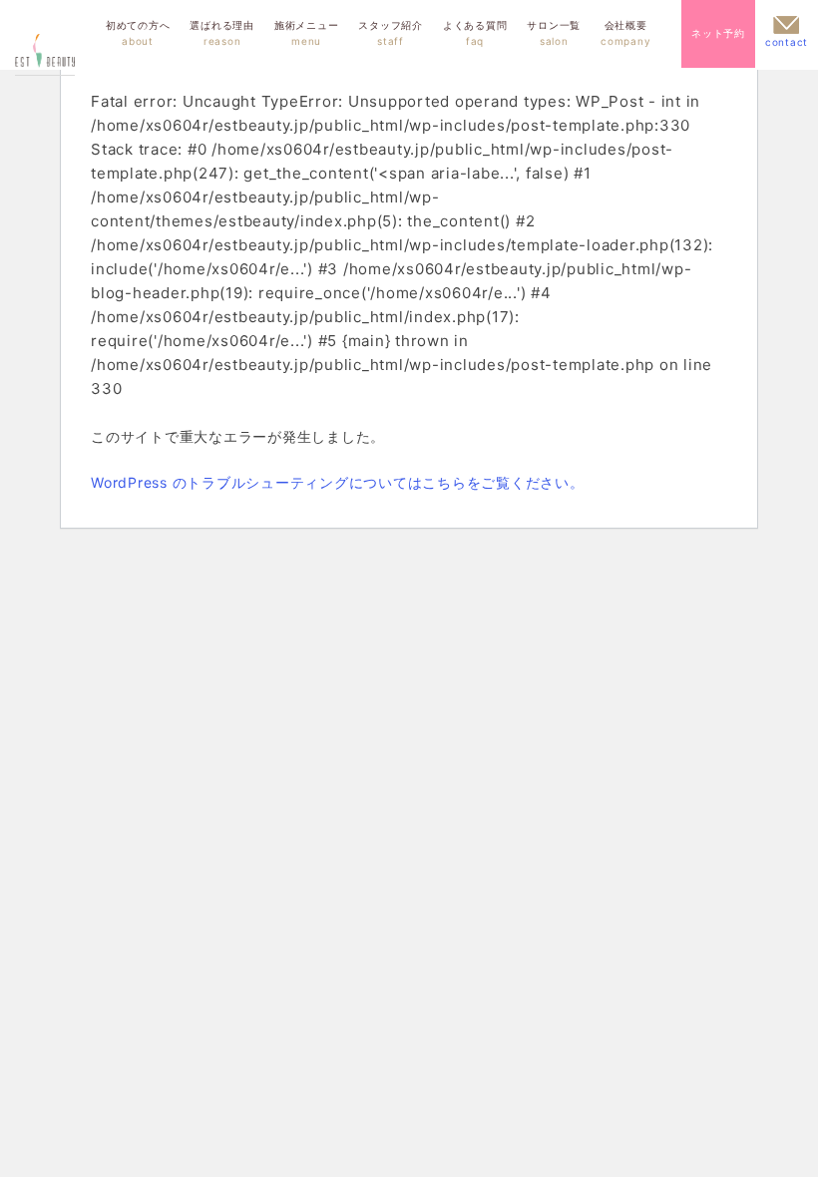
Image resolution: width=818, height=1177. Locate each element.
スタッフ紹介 (390, 33)
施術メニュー (306, 33)
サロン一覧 (554, 33)
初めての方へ (138, 33)
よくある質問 (475, 33)
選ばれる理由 (222, 33)
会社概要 (625, 33)
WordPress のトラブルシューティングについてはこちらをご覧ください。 (338, 482)
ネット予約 (718, 33)
